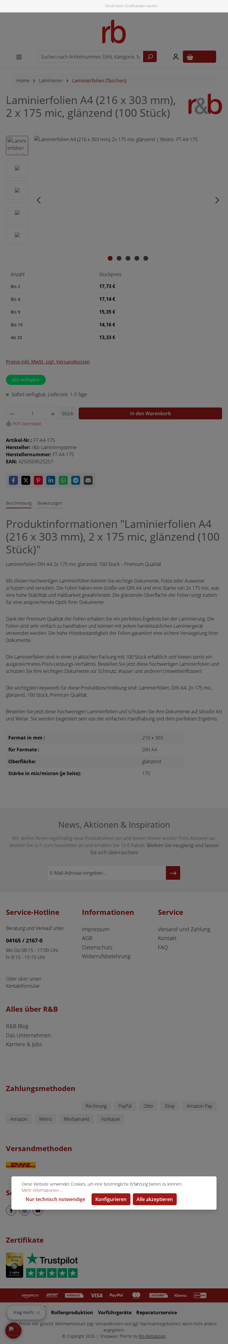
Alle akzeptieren (155, 1199)
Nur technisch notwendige (55, 1199)
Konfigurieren (110, 1199)
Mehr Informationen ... (42, 1190)
